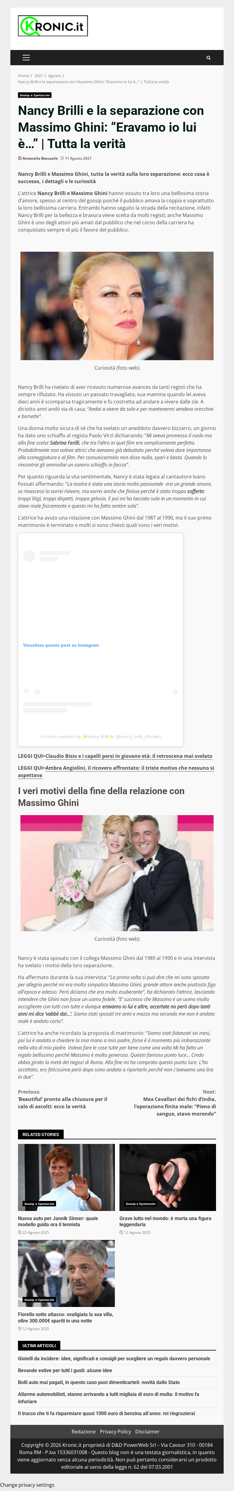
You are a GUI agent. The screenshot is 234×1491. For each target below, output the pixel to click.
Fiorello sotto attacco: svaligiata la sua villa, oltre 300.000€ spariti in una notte (66, 1273)
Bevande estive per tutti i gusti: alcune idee (65, 1370)
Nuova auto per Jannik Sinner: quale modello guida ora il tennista (66, 1177)
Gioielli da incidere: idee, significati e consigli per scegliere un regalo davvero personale (114, 1358)
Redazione (84, 1431)
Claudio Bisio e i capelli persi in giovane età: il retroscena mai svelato (128, 756)
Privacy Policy (115, 1431)
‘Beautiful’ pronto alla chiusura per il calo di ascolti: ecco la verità (62, 1099)
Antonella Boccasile (40, 158)
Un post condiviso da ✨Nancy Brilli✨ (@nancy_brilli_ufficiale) (101, 736)
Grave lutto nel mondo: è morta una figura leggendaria (167, 1177)
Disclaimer (147, 1431)
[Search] (209, 58)
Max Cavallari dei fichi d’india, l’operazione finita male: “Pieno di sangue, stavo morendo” (175, 1102)
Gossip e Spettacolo (35, 95)
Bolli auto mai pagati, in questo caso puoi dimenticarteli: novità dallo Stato (99, 1382)
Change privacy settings (27, 1485)
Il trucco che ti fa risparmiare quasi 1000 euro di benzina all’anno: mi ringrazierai (106, 1413)
